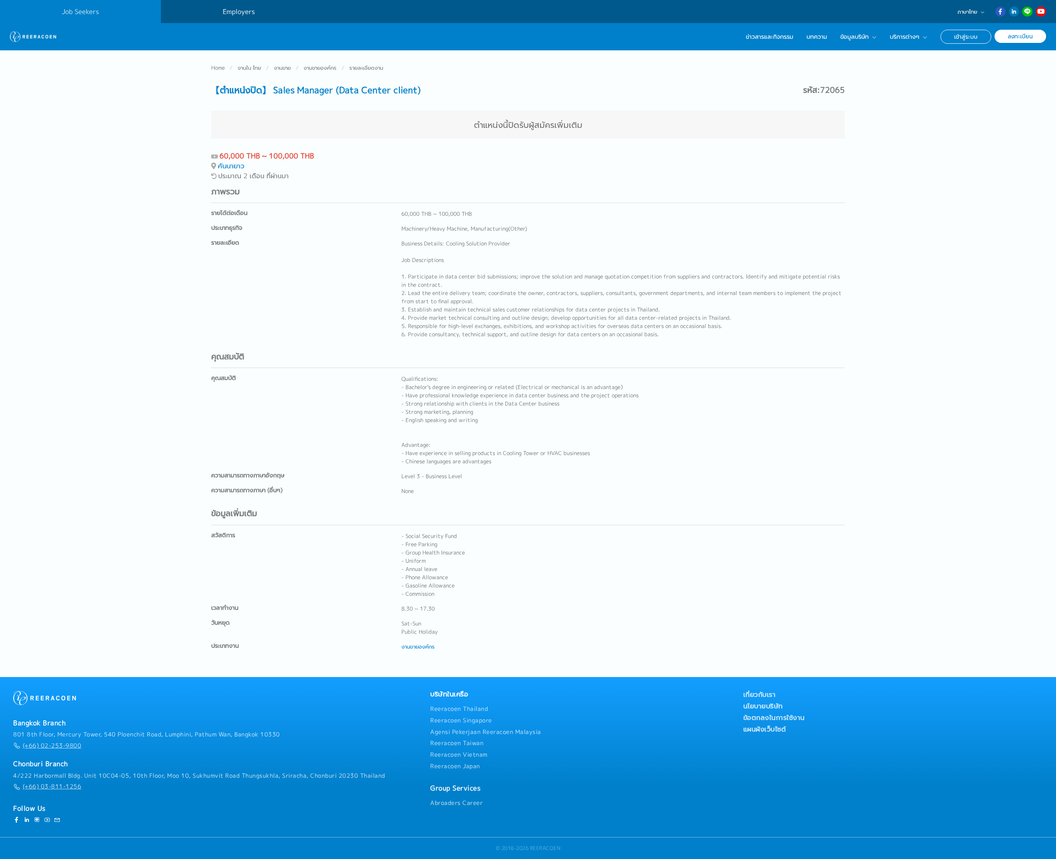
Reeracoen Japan (455, 766)
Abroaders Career (456, 803)
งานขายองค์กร (320, 67)
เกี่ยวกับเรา (759, 694)
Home (218, 67)
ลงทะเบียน (1020, 36)
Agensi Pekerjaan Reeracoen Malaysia (485, 732)
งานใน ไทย (249, 67)
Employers (239, 11)
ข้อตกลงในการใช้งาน (774, 717)
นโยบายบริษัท (763, 706)
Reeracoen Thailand (459, 709)
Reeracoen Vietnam (459, 754)
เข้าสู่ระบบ (966, 36)
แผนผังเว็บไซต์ (764, 729)
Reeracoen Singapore (461, 720)
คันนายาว (231, 165)
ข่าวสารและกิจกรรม (769, 37)
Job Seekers (80, 11)
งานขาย (282, 67)
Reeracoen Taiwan (456, 743)
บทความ (816, 37)
